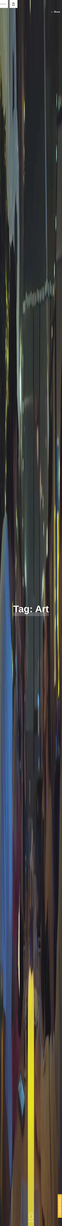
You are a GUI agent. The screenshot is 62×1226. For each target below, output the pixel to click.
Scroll (31, 1221)
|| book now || (60, 1206)
